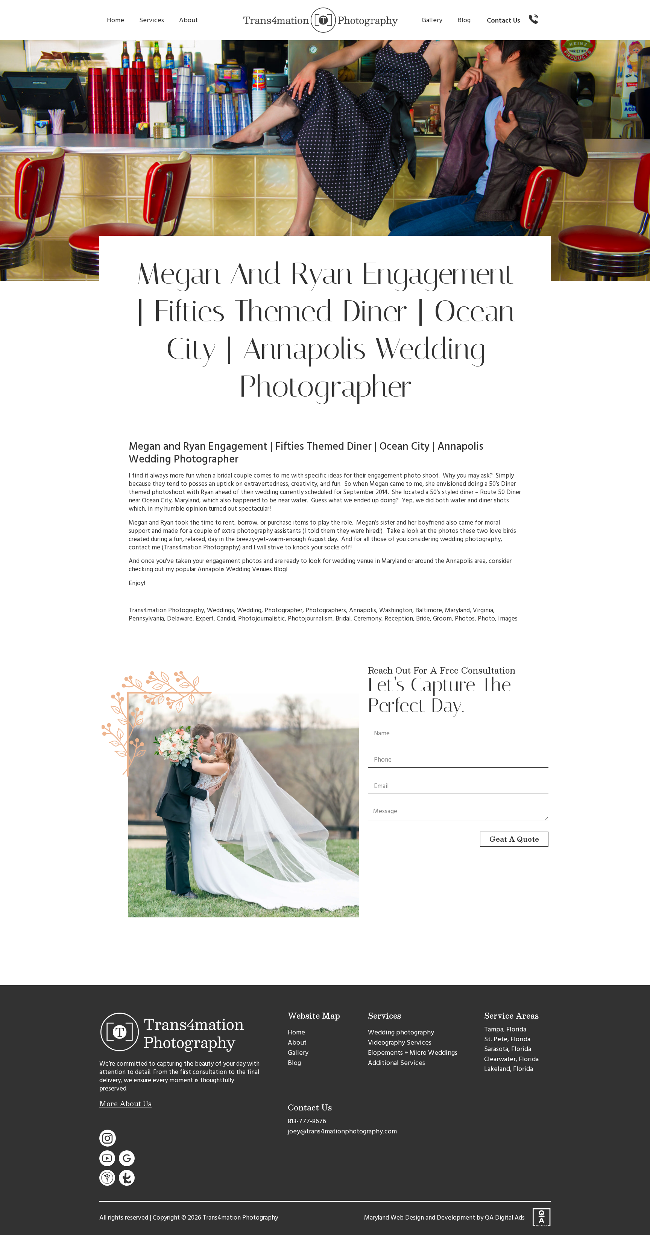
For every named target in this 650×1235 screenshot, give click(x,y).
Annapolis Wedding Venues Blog (241, 569)
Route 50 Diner (500, 492)
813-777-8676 (307, 1121)
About (188, 20)
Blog (464, 20)
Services (151, 20)
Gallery (432, 20)
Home (115, 20)
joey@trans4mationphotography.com (342, 1131)
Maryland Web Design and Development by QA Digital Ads (444, 1217)
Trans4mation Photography (201, 547)
